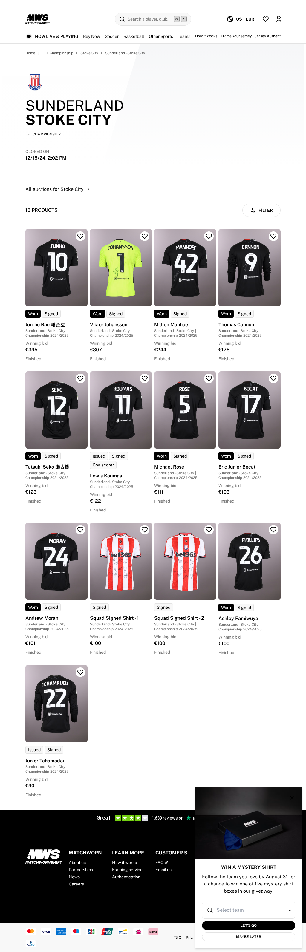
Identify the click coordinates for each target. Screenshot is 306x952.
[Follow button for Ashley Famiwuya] (273, 529)
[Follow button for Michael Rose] (209, 378)
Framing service (127, 869)
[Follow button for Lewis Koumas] (144, 378)
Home (30, 53)
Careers (76, 884)
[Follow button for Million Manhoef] (209, 236)
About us (77, 862)
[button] (290, 910)
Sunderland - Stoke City (125, 53)
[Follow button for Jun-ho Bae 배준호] (80, 236)
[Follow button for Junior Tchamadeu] (80, 672)
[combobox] (249, 910)
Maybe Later (248, 937)
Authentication (126, 876)
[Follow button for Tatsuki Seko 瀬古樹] (80, 378)
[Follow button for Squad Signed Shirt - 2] (209, 529)
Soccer (112, 36)
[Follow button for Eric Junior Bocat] (273, 378)
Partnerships (81, 869)
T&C (177, 938)
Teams (184, 36)
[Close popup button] (292, 798)
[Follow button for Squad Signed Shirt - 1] (144, 529)
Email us (163, 869)
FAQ (159, 862)
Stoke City (89, 53)
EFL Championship (57, 53)
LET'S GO (249, 925)
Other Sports (161, 36)
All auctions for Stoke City (54, 189)
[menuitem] (240, 19)
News (74, 876)
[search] (153, 19)
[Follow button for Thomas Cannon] (273, 236)
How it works (124, 862)
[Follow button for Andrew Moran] (80, 529)
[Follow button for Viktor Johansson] (144, 236)
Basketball (133, 36)
